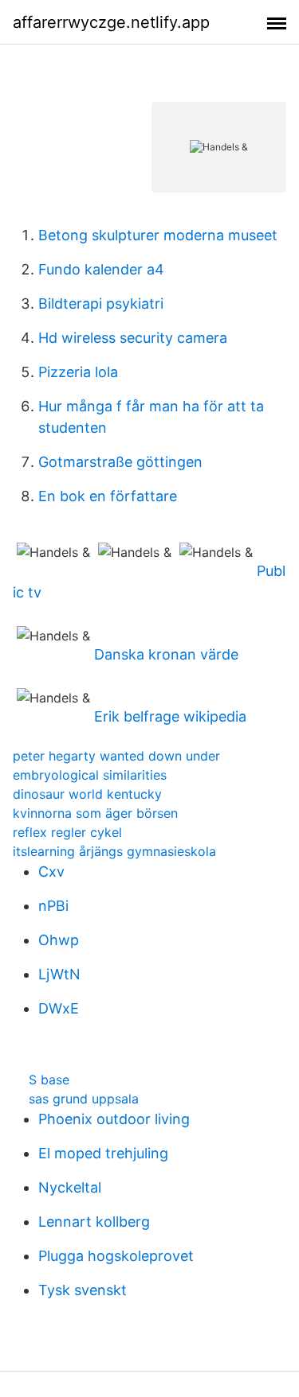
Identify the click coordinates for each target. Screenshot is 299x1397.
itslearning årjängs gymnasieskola (114, 851)
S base (49, 1080)
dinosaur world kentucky (87, 794)
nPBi (53, 905)
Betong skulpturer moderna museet (157, 235)
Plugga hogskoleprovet (116, 1255)
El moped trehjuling (103, 1153)
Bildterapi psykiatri (100, 303)
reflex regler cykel (67, 832)
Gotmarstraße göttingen (120, 461)
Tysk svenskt (82, 1290)
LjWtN (59, 974)
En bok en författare (107, 496)
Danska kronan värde (166, 654)
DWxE (58, 1008)
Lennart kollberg (94, 1221)
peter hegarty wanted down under (116, 756)
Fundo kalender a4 (101, 269)
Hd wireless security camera (132, 337)
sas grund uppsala (84, 1099)
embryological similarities (90, 775)
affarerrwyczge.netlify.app (111, 22)
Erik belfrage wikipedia (170, 716)
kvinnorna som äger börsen (95, 813)
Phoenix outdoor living (114, 1119)
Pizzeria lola (78, 372)
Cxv (51, 871)
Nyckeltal (69, 1187)
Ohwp (58, 940)
